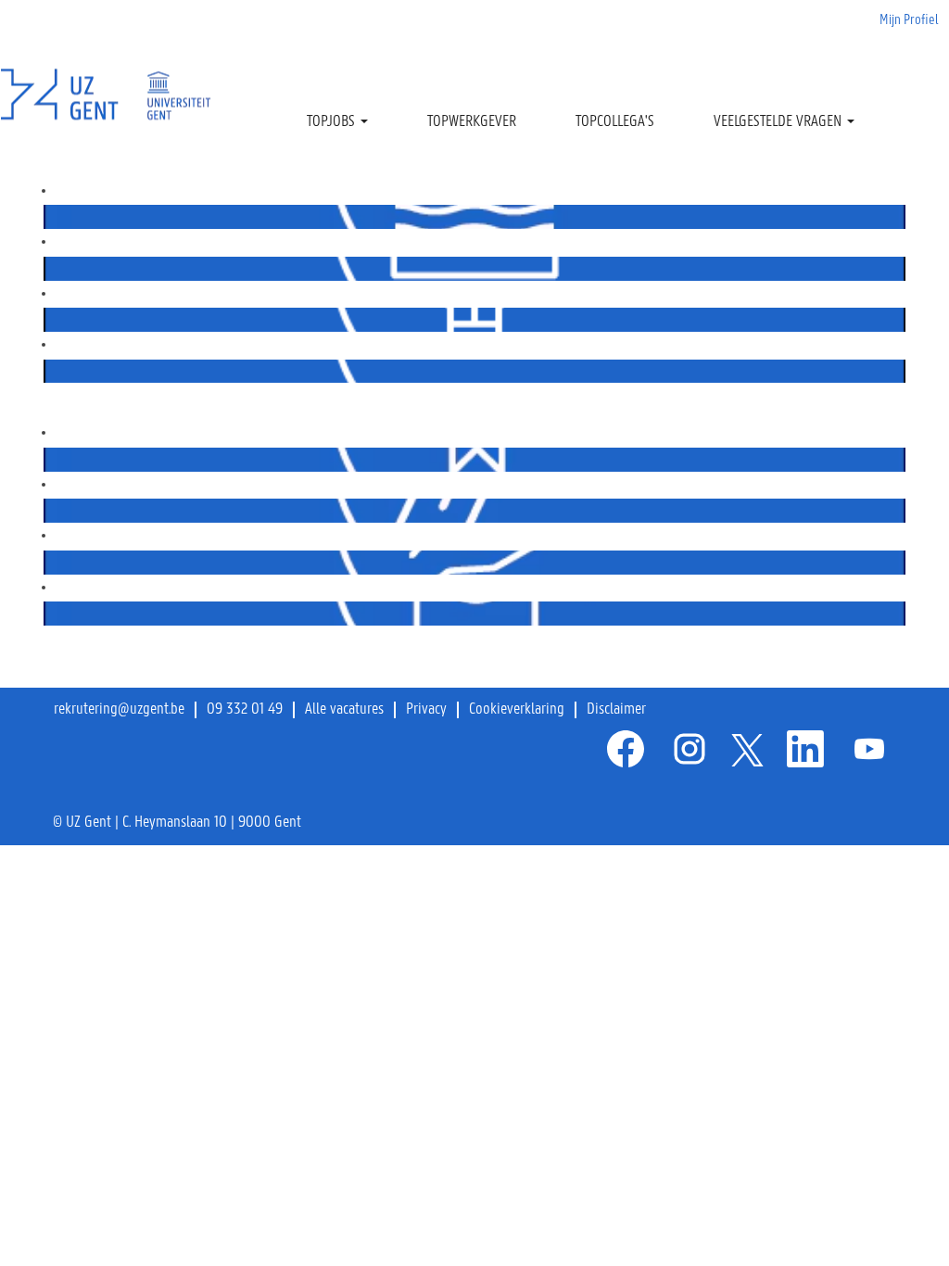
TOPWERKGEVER (471, 122)
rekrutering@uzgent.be (119, 710)
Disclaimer (616, 710)
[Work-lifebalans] (48, 216)
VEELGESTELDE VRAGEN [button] (779, 122)
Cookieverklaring (516, 710)
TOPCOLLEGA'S (615, 122)
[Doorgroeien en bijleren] (48, 370)
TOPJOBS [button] (333, 122)
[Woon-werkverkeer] (48, 509)
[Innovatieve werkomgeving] (48, 319)
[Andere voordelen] (48, 612)
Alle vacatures (344, 710)
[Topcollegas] (48, 458)
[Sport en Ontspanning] (48, 561)
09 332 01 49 (245, 710)
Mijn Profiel (909, 20)
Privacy (426, 710)
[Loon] (48, 268)
